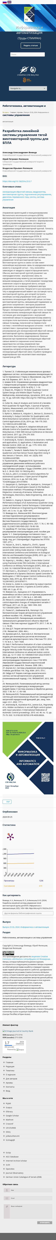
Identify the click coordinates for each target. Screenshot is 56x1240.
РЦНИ (8, 1103)
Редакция (10, 1066)
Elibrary (9, 1111)
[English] (9, 2)
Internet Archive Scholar (16, 1160)
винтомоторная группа (13, 194)
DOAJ (8, 1132)
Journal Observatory (14, 1173)
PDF (8, 802)
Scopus (9, 1107)
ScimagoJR (10, 1140)
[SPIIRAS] (24, 69)
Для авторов (11, 1078)
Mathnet (9, 1119)
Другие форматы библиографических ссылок (23, 913)
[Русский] (5, 2)
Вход (8, 1091)
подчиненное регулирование (37, 194)
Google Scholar (12, 1115)
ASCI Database (12, 1156)
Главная (9, 1062)
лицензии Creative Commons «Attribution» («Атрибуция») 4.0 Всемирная (26, 957)
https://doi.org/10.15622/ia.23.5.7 (17, 181)
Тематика (10, 1070)
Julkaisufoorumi (13, 1136)
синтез (33, 197)
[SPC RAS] (33, 70)
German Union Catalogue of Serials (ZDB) (24, 1177)
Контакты (10, 1087)
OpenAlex (10, 1169)
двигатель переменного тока (16, 197)
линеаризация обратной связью (17, 192)
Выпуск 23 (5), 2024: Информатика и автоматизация (26, 927)
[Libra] (29, 14)
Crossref (9, 1124)
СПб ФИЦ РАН (33, 75)
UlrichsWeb (11, 1128)
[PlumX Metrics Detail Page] (10, 837)
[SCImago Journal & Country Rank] (18, 1031)
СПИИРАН (21, 75)
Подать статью (31, 45)
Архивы (9, 1082)
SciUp (8, 1152)
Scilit (8, 1165)
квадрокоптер (39, 192)
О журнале (10, 1074)
